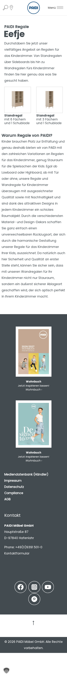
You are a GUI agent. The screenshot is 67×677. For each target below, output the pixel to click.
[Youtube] (48, 587)
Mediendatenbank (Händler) (26, 474)
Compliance (13, 493)
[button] (6, 670)
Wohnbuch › (33, 389)
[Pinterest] (34, 599)
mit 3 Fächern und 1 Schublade (49, 119)
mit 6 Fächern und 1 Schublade (17, 119)
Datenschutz (14, 487)
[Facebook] (20, 587)
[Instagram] (34, 587)
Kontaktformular (16, 553)
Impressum (13, 480)
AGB (7, 499)
